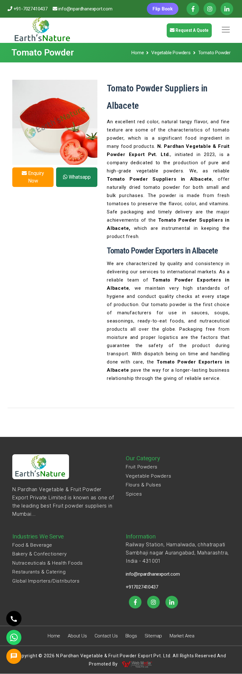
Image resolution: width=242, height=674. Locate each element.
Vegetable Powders (171, 52)
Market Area (182, 636)
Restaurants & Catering (39, 572)
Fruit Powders (142, 467)
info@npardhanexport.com (85, 9)
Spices (134, 494)
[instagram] (153, 602)
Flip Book (163, 9)
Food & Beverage (32, 545)
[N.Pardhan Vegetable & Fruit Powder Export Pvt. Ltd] (42, 30)
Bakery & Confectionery (39, 554)
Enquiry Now (35, 177)
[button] (225, 27)
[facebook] (135, 602)
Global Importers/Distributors (45, 581)
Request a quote (192, 30)
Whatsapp (79, 177)
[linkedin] (171, 602)
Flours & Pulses (143, 485)
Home (137, 52)
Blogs (131, 636)
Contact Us (106, 636)
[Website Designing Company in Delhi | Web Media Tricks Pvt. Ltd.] (137, 663)
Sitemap (153, 636)
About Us (77, 636)
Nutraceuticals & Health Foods (47, 563)
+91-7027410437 (31, 9)
